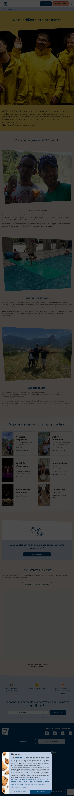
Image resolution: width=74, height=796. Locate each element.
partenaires (19, 757)
